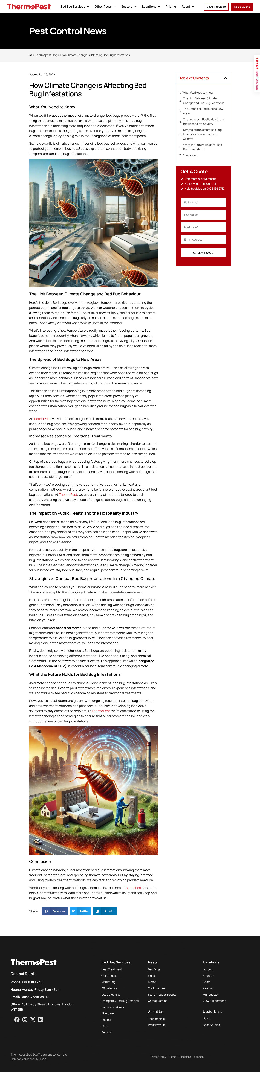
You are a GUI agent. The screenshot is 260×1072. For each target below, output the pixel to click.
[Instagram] (25, 1019)
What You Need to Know (197, 92)
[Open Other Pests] (114, 6)
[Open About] (193, 6)
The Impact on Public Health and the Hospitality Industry (204, 121)
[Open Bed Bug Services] (88, 6)
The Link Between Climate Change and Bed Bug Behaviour (203, 100)
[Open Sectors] (135, 6)
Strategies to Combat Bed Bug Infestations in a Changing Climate (202, 134)
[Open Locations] (159, 6)
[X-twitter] (33, 1019)
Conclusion (190, 155)
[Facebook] (17, 1019)
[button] (55, 911)
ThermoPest (41, 418)
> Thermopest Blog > (46, 55)
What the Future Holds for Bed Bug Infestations (202, 147)
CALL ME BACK (203, 253)
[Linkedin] (41, 1019)
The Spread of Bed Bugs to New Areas (203, 111)
